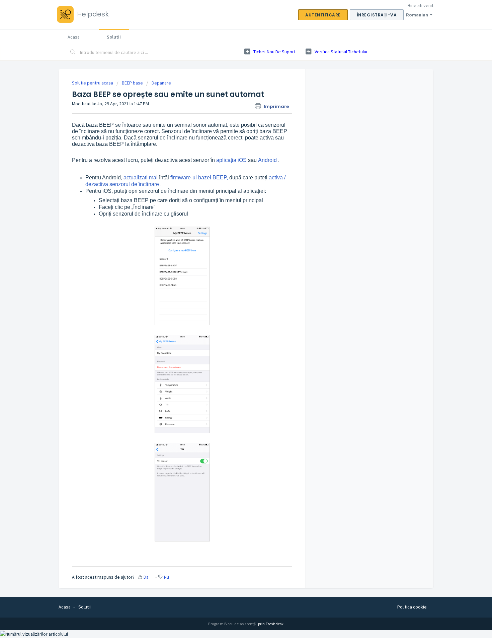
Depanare (161, 83)
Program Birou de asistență (232, 623)
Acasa (74, 37)
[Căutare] (73, 52)
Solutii (114, 37)
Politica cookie (412, 607)
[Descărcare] (233, 236)
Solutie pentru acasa (93, 83)
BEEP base (132, 83)
